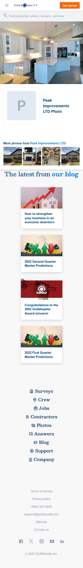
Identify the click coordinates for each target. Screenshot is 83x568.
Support (44, 450)
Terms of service (41, 491)
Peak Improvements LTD (47, 143)
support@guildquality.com (41, 514)
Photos (44, 425)
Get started (70, 5)
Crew (44, 399)
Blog (44, 442)
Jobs (44, 408)
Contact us (41, 529)
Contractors (44, 416)
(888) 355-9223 (41, 506)
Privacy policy (41, 499)
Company (44, 459)
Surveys (44, 391)
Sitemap (41, 522)
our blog (65, 174)
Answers (44, 433)
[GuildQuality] (25, 5)
